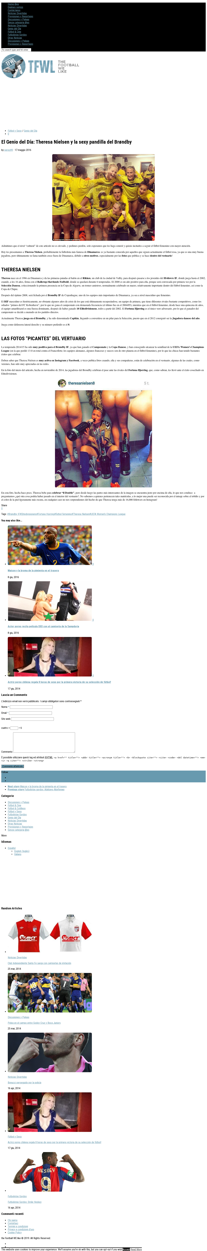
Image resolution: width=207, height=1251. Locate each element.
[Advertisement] (98, 104)
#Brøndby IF (13, 514)
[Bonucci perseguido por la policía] (50, 1071)
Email (4, 712)
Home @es (13, 4)
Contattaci (13, 1223)
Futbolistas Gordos (17, 34)
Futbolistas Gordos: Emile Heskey (25, 1202)
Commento (6, 751)
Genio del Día (14, 28)
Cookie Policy (15, 1232)
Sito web (5, 718)
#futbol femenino (63, 514)
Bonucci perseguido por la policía (24, 1082)
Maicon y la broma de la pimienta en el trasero (33, 570)
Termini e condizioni (18, 1226)
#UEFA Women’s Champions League (107, 514)
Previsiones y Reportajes (20, 16)
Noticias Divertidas (17, 13)
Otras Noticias (15, 37)
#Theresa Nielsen (80, 514)
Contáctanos (14, 10)
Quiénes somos (15, 7)
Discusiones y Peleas (18, 19)
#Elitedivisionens (28, 514)
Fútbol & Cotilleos (17, 808)
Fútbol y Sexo (15, 130)
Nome (5, 706)
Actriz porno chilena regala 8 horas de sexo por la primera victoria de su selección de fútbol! (59, 682)
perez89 (8, 150)
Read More (136, 1249)
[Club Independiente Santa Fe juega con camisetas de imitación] (50, 951)
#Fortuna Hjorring (45, 514)
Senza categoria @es (18, 22)
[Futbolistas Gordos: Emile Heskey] (50, 1190)
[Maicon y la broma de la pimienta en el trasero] (50, 564)
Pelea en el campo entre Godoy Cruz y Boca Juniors (34, 1022)
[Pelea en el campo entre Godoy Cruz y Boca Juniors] (50, 1011)
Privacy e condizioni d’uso (21, 1229)
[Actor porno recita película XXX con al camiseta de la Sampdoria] (50, 619)
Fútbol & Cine (14, 31)
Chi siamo (12, 1220)
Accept (126, 1249)
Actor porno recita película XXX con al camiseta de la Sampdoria (43, 626)
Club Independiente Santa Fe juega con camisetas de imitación (39, 963)
